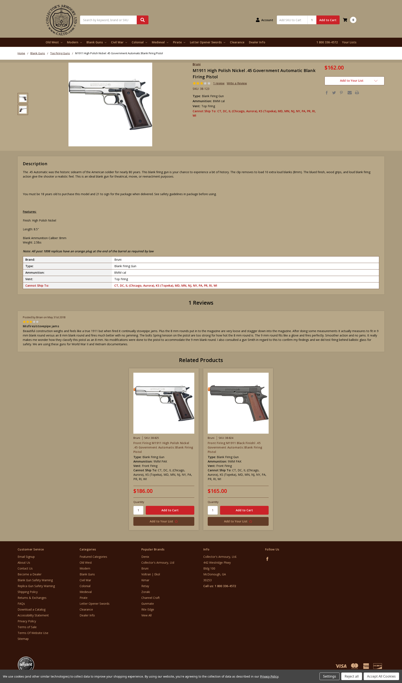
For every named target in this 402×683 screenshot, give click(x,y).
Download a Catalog (31, 609)
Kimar (145, 580)
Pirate (178, 42)
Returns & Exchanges (32, 598)
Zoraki (145, 592)
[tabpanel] (164, 449)
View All (146, 615)
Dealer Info (257, 42)
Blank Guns (95, 42)
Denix (145, 557)
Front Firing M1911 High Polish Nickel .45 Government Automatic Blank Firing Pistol (163, 447)
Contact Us (25, 568)
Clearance (237, 42)
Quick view (164, 403)
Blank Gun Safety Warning (35, 580)
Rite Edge (147, 609)
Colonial (138, 42)
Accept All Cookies (381, 676)
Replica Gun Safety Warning (36, 586)
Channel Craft (150, 598)
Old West (53, 42)
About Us (24, 562)
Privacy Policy (27, 621)
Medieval (159, 42)
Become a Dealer (29, 574)
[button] (384, 657)
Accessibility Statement (33, 615)
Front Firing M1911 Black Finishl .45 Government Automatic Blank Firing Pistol (235, 447)
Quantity (138, 502)
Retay (145, 586)
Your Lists (349, 42)
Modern (73, 42)
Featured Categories (93, 557)
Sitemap (23, 639)
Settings (329, 676)
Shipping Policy (28, 592)
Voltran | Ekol (150, 574)
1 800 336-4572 (327, 42)
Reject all (352, 676)
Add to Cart (327, 20)
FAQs (21, 604)
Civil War (117, 42)
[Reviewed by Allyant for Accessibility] (26, 664)
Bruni (144, 568)
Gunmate (147, 604)
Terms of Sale (27, 627)
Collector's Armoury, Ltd (157, 562)
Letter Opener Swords (206, 42)
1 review (218, 83)
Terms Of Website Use (33, 633)
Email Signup (26, 557)
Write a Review (237, 83)
